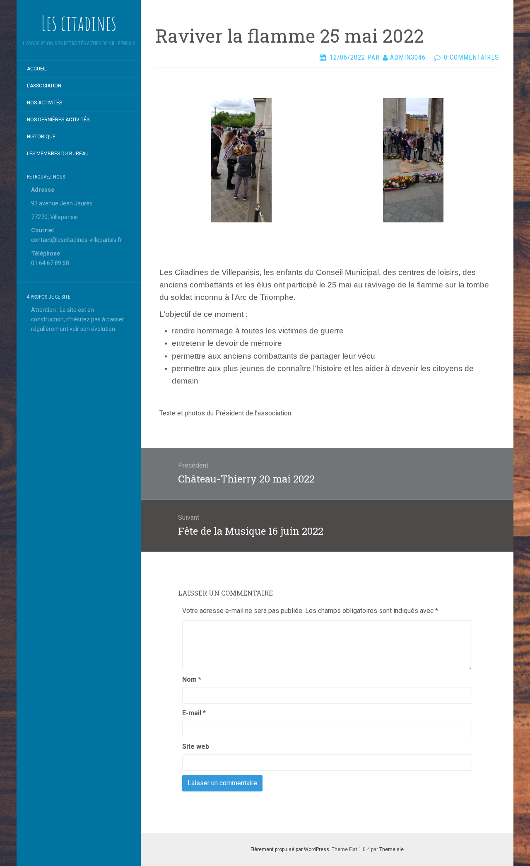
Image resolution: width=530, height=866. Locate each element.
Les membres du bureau (58, 154)
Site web (195, 746)
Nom (191, 679)
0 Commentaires (471, 57)
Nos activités (44, 103)
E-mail (194, 713)
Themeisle (391, 849)
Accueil (37, 69)
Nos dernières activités (58, 120)
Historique (41, 137)
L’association (44, 86)
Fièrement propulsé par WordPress (290, 849)
